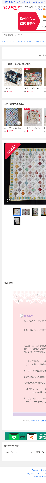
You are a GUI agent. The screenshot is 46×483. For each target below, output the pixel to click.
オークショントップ (9, 41)
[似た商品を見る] (8, 200)
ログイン (38, 9)
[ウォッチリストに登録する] (19, 83)
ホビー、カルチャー (25, 41)
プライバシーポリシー (35, 474)
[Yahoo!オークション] (18, 6)
